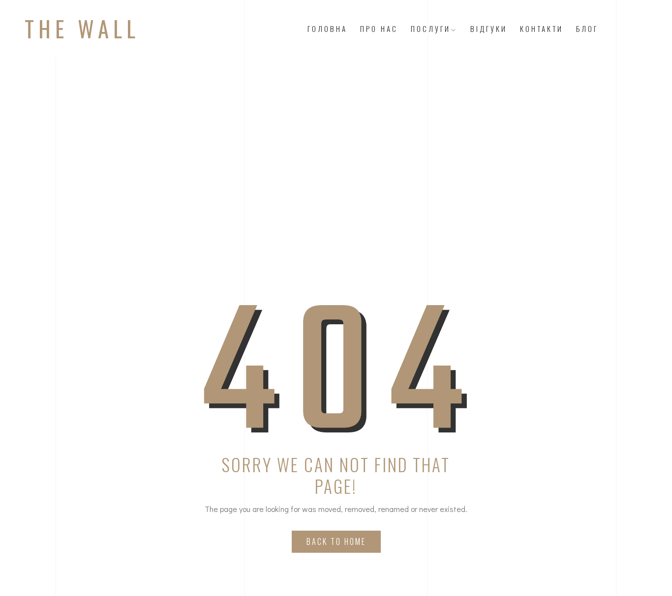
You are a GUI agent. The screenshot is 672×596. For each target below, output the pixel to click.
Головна (327, 28)
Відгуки (488, 28)
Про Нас (379, 28)
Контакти (541, 28)
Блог (587, 28)
